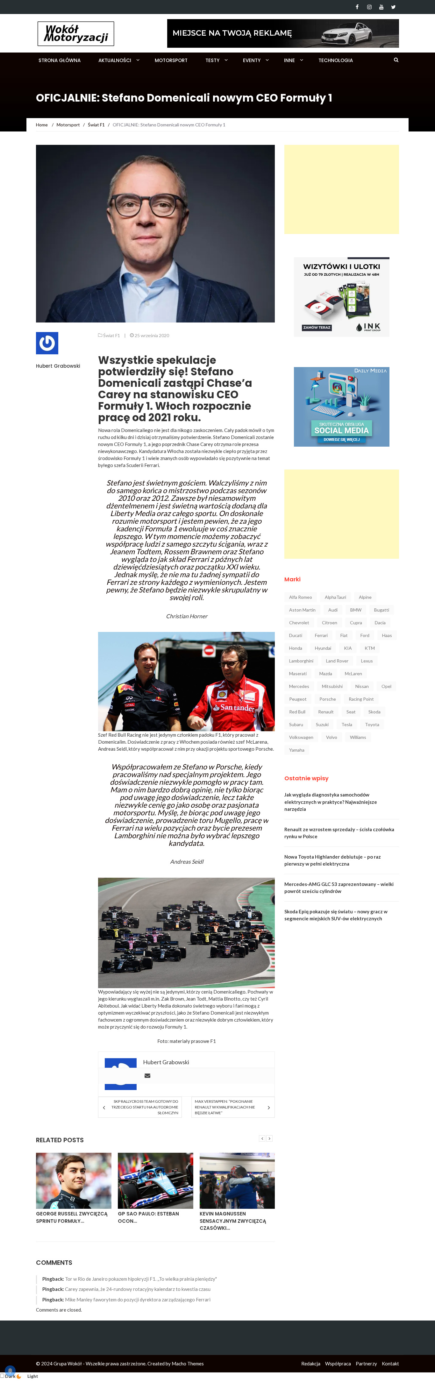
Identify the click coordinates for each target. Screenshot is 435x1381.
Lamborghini (301, 660)
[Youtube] (381, 7)
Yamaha (296, 750)
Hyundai (323, 648)
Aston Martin (302, 610)
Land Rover (337, 660)
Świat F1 (111, 335)
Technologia (335, 60)
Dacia (380, 622)
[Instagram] (369, 7)
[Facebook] (357, 7)
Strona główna (60, 60)
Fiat (344, 635)
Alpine (365, 597)
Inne (289, 60)
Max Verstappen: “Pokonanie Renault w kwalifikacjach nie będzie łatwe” (225, 1107)
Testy (212, 60)
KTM (370, 648)
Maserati (298, 673)
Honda (295, 648)
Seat (351, 711)
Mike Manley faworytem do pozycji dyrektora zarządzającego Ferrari (137, 1299)
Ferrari (321, 635)
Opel (386, 686)
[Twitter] (393, 7)
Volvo (331, 737)
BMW (355, 610)
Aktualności (114, 60)
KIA (348, 648)
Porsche (327, 699)
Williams (358, 737)
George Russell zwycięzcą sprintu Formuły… (72, 1217)
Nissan (362, 686)
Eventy (251, 60)
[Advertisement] (341, 189)
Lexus (367, 660)
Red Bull (297, 711)
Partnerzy (366, 1363)
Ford (364, 635)
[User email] (147, 1076)
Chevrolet (299, 622)
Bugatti (381, 610)
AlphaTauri (335, 597)
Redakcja (310, 1363)
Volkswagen (301, 737)
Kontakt (390, 1363)
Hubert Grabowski (58, 366)
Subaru (296, 724)
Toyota (372, 724)
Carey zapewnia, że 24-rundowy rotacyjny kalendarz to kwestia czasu (137, 1289)
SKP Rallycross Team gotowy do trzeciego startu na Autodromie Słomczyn (144, 1107)
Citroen (329, 622)
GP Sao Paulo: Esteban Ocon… (148, 1217)
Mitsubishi (332, 686)
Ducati (295, 635)
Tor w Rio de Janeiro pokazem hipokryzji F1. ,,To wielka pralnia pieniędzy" (141, 1279)
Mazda (325, 673)
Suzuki (322, 724)
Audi (333, 610)
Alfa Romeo (300, 597)
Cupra (356, 622)
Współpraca (338, 1363)
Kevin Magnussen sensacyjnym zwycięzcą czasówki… (233, 1220)
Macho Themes (188, 1363)
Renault (326, 711)
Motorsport (171, 60)
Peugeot (298, 699)
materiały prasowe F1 (193, 1041)
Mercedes (299, 686)
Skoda (374, 711)
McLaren (353, 673)
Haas (387, 635)
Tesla (346, 724)
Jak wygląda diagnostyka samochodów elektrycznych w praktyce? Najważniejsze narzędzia (330, 802)
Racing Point (361, 699)
